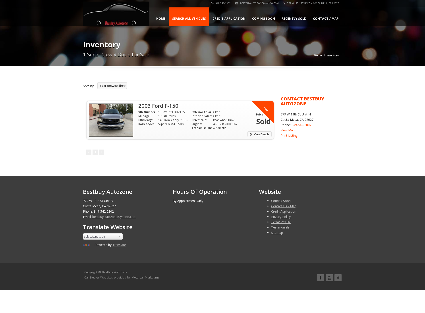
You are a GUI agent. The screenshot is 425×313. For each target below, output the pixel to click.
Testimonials (280, 227)
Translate (119, 245)
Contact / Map (326, 18)
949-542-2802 (222, 3)
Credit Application (228, 18)
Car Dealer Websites (98, 277)
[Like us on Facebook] (320, 277)
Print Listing (289, 135)
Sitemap (277, 232)
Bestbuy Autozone (114, 272)
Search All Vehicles (189, 18)
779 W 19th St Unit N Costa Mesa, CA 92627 (312, 3)
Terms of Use (281, 222)
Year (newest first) (113, 86)
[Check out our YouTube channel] (329, 277)
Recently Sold (294, 18)
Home (161, 18)
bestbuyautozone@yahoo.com (259, 3)
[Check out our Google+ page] (338, 277)
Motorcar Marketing (145, 277)
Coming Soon (263, 18)
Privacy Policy (281, 217)
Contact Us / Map (283, 206)
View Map (288, 130)
